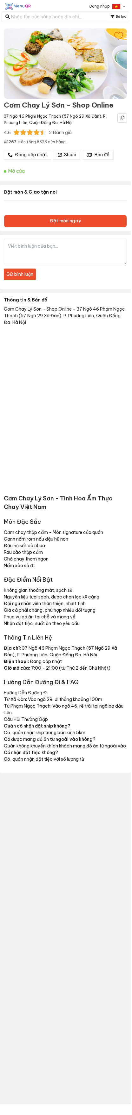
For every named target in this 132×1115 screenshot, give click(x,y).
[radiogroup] (29, 132)
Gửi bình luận (19, 274)
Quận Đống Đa (43, 122)
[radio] (16, 132)
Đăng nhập (99, 6)
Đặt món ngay (65, 221)
